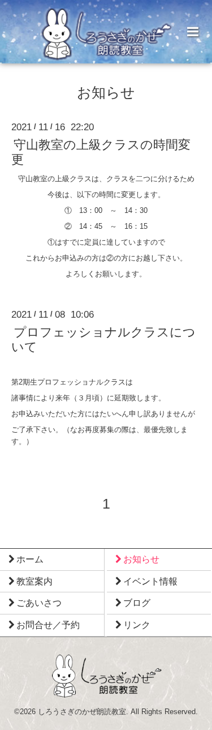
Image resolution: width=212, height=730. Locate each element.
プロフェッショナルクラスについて (103, 339)
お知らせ (106, 93)
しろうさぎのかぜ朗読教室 (82, 711)
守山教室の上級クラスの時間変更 (101, 152)
